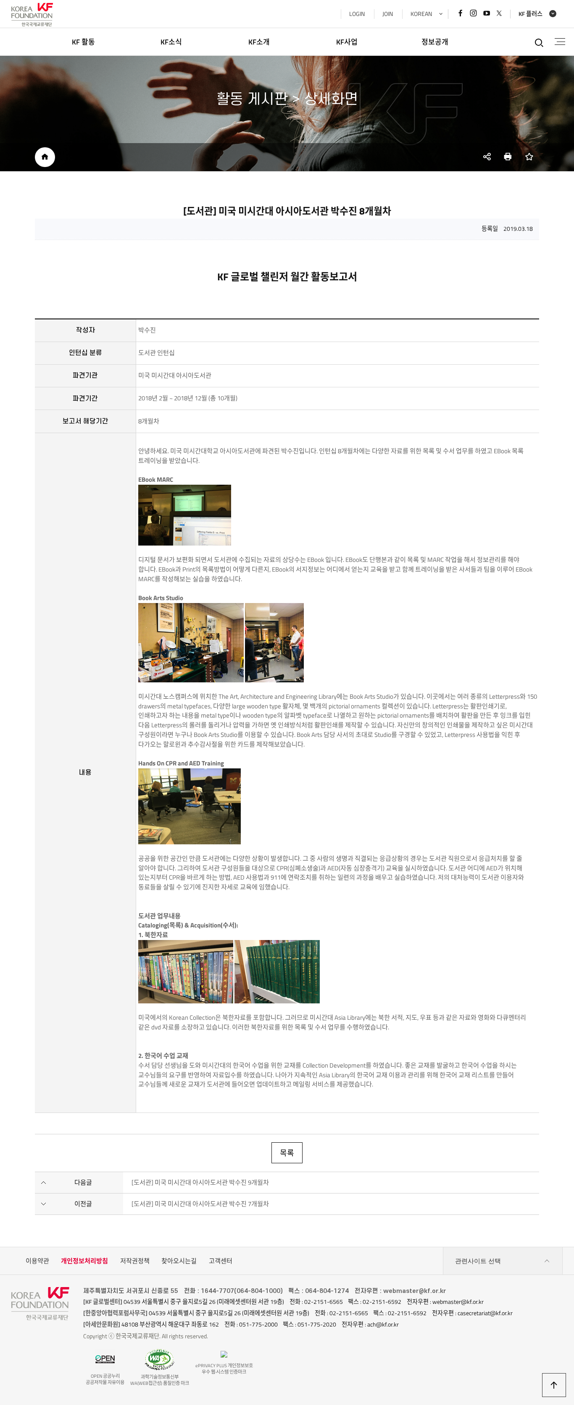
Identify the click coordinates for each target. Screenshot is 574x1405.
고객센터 (220, 1261)
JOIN (387, 13)
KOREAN (421, 13)
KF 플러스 (530, 14)
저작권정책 (135, 1261)
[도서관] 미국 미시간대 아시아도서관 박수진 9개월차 (200, 1182)
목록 (287, 1153)
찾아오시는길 (179, 1261)
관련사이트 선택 (478, 1260)
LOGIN (357, 13)
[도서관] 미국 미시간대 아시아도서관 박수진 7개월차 (200, 1204)
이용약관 (37, 1261)
